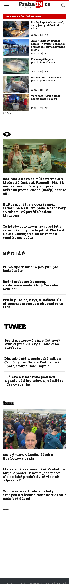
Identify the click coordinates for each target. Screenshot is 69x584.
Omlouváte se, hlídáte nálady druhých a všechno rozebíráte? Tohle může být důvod (34, 495)
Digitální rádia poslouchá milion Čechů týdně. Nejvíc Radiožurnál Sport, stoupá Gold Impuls (32, 362)
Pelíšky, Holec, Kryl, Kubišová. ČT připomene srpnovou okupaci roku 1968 (33, 303)
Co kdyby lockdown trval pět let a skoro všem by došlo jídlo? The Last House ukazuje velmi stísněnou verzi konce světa (33, 232)
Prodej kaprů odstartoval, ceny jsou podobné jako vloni (47, 25)
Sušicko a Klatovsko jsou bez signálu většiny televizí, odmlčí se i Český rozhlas (34, 380)
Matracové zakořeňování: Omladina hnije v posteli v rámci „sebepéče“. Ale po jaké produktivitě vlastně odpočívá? (34, 474)
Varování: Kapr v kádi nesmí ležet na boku (45, 97)
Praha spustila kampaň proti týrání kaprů (46, 79)
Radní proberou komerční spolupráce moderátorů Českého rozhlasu (30, 285)
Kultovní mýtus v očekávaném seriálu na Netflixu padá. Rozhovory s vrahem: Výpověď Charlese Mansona (34, 210)
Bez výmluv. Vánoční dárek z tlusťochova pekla (28, 456)
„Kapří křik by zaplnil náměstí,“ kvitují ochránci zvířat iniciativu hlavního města (48, 45)
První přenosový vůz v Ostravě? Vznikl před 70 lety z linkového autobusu (32, 344)
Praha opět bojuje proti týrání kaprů (43, 60)
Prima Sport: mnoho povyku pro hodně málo (30, 269)
